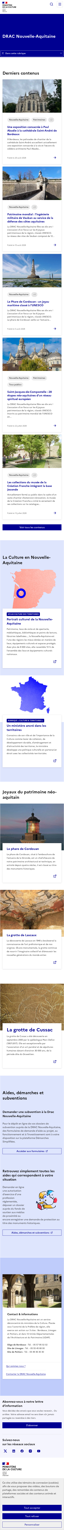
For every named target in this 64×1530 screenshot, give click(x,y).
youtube (39, 1451)
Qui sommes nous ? (15, 1366)
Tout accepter (32, 1508)
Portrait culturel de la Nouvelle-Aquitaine (30, 621)
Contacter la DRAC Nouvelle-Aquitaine (26, 1374)
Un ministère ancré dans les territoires (26, 727)
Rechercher (51, 4)
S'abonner (32, 1425)
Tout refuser (32, 1516)
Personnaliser (32, 1524)
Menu (60, 4)
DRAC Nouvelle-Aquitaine (29, 36)
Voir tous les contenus (32, 527)
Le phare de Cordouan (23, 849)
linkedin (14, 1451)
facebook (22, 1451)
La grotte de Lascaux (21, 935)
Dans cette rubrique (15, 53)
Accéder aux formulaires (30, 1151)
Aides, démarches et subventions (30, 1232)
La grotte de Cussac (30, 1029)
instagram (30, 1451)
